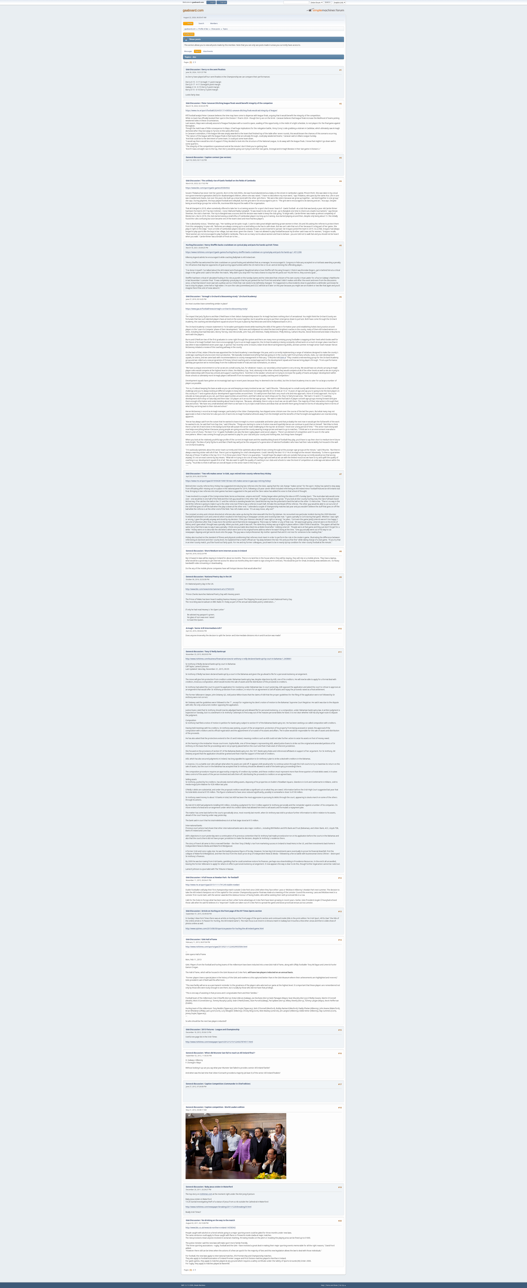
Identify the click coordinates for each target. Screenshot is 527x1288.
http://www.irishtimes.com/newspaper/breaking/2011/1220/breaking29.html (218, 1207)
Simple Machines (199, 1285)
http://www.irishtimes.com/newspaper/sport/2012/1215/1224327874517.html (219, 1042)
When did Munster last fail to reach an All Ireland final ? (230, 1053)
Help (322, 1285)
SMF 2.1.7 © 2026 (187, 1285)
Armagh (189, 628)
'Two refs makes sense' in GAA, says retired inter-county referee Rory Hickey (236, 473)
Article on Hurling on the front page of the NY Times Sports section (232, 911)
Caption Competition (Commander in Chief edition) (227, 1084)
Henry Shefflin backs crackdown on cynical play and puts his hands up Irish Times (241, 245)
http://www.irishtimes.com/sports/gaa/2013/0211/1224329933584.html (216, 946)
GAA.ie (283, 357)
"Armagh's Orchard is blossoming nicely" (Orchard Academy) (229, 296)
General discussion (194, 157)
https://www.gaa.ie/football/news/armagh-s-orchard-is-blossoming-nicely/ (217, 309)
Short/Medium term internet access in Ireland (226, 551)
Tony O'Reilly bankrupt (215, 651)
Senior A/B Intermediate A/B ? (208, 628)
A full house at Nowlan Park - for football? (220, 877)
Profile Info (188, 34)
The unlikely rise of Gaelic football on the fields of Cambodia (229, 180)
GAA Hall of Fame (209, 939)
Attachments (208, 51)
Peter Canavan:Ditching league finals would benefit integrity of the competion (237, 103)
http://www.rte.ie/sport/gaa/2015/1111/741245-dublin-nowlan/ (213, 884)
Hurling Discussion (194, 245)
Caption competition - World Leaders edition (225, 1107)
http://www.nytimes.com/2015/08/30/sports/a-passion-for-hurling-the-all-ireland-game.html (225, 928)
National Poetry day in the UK (218, 576)
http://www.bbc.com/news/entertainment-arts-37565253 (210, 589)
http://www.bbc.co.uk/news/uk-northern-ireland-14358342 (211, 1227)
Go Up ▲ (342, 1285)
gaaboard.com (193, 10)
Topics (197, 51)
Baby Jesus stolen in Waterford (219, 1187)
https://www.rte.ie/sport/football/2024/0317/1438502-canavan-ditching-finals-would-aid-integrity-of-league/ (231, 110)
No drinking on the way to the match (218, 1220)
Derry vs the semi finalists (213, 69)
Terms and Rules (332, 1285)
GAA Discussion (193, 69)
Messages (188, 51)
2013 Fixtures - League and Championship (220, 1029)
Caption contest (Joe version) (218, 157)
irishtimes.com (206, 1194)
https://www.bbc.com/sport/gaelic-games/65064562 (208, 188)
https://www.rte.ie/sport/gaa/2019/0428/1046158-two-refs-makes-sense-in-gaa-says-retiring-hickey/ (228, 481)
